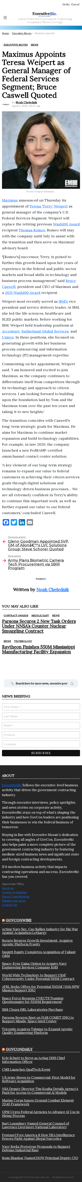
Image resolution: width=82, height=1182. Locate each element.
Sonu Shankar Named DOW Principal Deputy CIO (40, 1158)
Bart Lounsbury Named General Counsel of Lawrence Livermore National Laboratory (35, 1125)
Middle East (40, 615)
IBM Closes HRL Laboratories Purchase (32, 1009)
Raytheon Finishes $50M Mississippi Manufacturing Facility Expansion (38, 649)
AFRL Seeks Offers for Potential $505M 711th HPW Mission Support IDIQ (40, 988)
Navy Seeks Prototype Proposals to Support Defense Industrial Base (36, 1148)
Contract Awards (16, 615)
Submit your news (14, 900)
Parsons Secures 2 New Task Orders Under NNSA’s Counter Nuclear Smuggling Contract (39, 626)
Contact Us (9, 905)
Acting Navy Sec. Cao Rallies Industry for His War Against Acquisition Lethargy (40, 931)
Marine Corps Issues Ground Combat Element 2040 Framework (38, 1102)
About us (8, 888)
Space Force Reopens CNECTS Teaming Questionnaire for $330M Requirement (32, 1000)
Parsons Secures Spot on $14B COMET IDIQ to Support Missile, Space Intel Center (38, 1019)
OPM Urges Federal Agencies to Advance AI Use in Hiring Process (40, 1113)
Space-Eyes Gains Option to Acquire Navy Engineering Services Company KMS (34, 965)
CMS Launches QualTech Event (26, 1069)
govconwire (18, 920)
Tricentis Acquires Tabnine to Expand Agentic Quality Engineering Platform (37, 1031)
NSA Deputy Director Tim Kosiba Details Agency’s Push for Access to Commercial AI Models (40, 1090)
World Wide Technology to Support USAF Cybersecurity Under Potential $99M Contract (38, 977)
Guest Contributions (15, 896)
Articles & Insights (14, 892)
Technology (23, 641)
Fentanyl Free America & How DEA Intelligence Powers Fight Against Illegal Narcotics (38, 1137)
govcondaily (19, 1049)
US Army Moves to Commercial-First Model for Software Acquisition (38, 1079)
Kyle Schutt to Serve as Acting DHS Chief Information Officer (33, 1060)
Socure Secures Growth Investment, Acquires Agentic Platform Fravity (37, 942)
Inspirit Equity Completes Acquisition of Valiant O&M (39, 954)
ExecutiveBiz (12, 785)
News (56, 615)
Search (72, 684)
